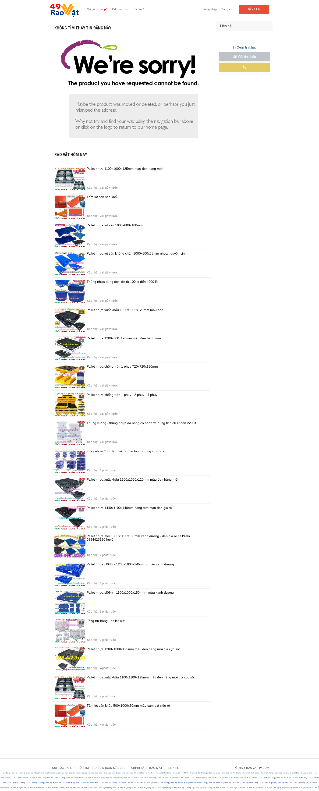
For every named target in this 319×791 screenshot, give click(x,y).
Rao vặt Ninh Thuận (55, 788)
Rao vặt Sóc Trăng (204, 788)
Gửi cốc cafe (62, 768)
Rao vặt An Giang (233, 773)
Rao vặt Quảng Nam (127, 788)
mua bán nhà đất (67, 773)
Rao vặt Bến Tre (38, 778)
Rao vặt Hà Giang (181, 778)
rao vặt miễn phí (26, 773)
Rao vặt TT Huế (311, 788)
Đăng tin (254, 9)
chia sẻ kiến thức (112, 773)
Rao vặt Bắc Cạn (286, 773)
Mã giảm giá (95, 9)
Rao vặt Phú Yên (90, 788)
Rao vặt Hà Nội (147, 773)
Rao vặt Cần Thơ (216, 773)
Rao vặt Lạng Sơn (267, 783)
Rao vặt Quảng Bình (107, 788)
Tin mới (139, 9)
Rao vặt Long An (301, 783)
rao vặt (14, 773)
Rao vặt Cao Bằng (147, 778)
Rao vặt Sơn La (221, 788)
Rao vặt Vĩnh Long (251, 773)
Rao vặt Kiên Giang (108, 783)
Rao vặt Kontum (126, 783)
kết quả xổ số (98, 773)
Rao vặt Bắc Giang (304, 773)
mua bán (55, 773)
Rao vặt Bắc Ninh (20, 778)
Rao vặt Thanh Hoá (294, 788)
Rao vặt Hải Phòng (199, 773)
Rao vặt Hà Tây (214, 778)
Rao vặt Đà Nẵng (163, 773)
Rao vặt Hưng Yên (71, 783)
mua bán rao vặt (83, 773)
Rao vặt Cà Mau (130, 778)
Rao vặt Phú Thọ (73, 788)
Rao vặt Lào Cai (285, 783)
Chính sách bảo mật (147, 768)
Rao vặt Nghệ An (19, 788)
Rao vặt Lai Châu (143, 783)
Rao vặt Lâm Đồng (160, 783)
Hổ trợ (83, 768)
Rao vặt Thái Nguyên (274, 788)
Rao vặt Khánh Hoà (90, 783)
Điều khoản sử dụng (110, 768)
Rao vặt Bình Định (113, 778)
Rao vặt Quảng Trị (186, 788)
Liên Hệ (173, 768)
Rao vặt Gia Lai (164, 778)
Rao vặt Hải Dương (248, 778)
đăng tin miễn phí (42, 773)
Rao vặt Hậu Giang (35, 783)
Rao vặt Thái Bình (255, 788)
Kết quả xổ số (120, 9)
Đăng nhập (210, 9)
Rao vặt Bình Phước (75, 778)
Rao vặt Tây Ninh (237, 788)
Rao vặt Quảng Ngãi (147, 788)
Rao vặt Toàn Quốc (130, 773)
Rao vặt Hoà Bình (53, 783)
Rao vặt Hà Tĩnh (231, 778)
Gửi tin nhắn (246, 57)
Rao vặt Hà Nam (198, 778)
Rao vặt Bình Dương (55, 778)
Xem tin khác (247, 47)
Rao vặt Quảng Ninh (166, 788)
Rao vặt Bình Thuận (95, 778)
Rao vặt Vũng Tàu (268, 773)
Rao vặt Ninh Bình (36, 788)
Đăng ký (226, 9)
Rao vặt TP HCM (180, 773)
